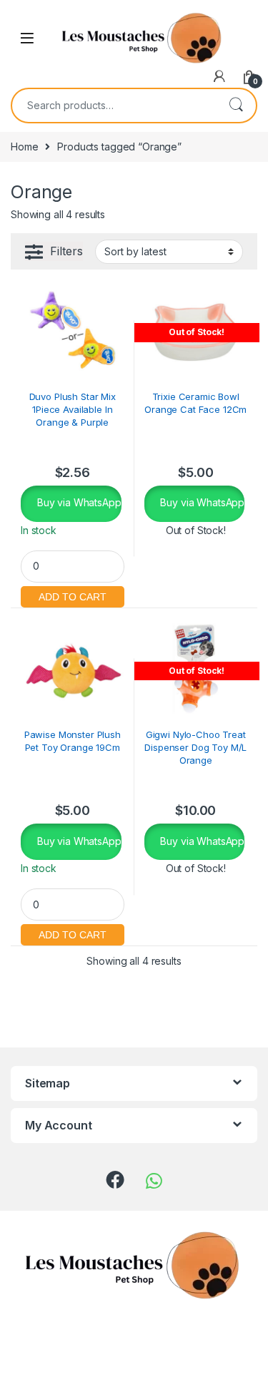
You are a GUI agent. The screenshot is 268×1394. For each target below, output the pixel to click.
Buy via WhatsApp (77, 502)
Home (24, 146)
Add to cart (72, 595)
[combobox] (114, 105)
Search (236, 105)
